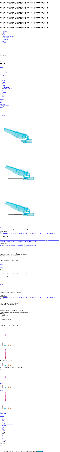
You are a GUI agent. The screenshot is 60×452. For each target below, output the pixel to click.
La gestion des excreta (6, 86)
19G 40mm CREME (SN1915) (23, 232)
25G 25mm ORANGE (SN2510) (55, 233)
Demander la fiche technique (3, 298)
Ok (37, 451)
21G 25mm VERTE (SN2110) (44, 232)
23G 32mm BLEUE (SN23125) (34, 233)
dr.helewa (4, 34)
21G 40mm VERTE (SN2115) (51, 232)
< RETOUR (1, 227)
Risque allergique (6, 39)
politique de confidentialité (3, 413)
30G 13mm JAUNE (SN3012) (32, 241)
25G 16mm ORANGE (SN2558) (48, 233)
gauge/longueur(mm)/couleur (3, 243)
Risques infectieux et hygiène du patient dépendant (8, 36)
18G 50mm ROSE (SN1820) (16, 232)
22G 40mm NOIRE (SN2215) (13, 233)
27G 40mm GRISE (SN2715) (25, 241)
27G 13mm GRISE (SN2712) (19, 241)
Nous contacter (2, 416)
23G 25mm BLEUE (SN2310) (26, 233)
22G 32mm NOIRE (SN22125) (6, 233)
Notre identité (4, 42)
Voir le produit (1, 361)
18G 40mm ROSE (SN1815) (10, 232)
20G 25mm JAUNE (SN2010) (30, 232)
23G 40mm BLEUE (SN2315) (41, 233)
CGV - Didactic (3, 439)
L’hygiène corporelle (6, 37)
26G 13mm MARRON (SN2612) (12, 241)
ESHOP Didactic (3, 436)
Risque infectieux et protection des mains (7, 88)
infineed (4, 81)
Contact (2, 93)
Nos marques (3, 30)
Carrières (3, 91)
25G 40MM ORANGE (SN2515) (4, 241)
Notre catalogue (3, 84)
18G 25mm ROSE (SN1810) (3, 232)
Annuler (1, 66)
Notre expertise (3, 35)
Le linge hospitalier (6, 38)
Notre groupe (3, 79)
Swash (4, 83)
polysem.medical (5, 31)
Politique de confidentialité (40, 451)
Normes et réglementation (7, 89)
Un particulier (1, 67)
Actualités (3, 41)
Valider (3, 66)
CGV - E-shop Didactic (4, 440)
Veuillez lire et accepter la (3, 413)
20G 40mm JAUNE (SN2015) (37, 232)
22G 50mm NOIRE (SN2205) (20, 233)
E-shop (2, 40)
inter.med (4, 32)
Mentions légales (3, 438)
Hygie (3, 33)
